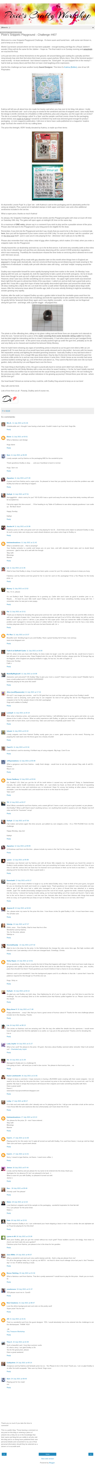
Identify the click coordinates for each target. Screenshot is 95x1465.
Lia (8, 1025)
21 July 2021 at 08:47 (27, 1303)
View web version (47, 1459)
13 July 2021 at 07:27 (21, 924)
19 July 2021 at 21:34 (27, 1273)
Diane (9, 437)
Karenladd (11, 880)
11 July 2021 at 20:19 (22, 713)
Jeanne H (10, 908)
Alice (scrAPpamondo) (15, 692)
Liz (8, 568)
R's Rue (10, 634)
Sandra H (10, 526)
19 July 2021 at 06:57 (24, 1255)
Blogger (52, 1463)
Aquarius (10, 478)
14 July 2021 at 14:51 (25, 961)
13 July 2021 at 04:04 (23, 908)
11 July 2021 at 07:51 (21, 494)
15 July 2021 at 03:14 (22, 991)
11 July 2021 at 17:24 (33, 692)
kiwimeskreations (14, 542)
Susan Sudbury (13, 779)
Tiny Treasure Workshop (16, 1331)
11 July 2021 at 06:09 (19, 455)
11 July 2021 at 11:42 (29, 542)
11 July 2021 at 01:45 (20, 423)
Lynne (9, 860)
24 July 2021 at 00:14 (24, 1363)
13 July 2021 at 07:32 (27, 945)
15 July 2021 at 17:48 (25, 1009)
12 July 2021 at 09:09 (22, 846)
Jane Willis (11, 1255)
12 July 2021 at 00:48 (27, 761)
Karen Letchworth (14, 1076)
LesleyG (10, 713)
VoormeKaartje (13, 945)
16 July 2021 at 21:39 (18, 1060)
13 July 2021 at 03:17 (23, 880)
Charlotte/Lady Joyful (19, 1049)
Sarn (8, 455)
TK (8, 802)
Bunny (9, 588)
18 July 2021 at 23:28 (24, 1236)
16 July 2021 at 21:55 (29, 1076)
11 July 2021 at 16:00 (34, 651)
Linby (9, 1101)
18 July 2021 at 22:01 (19, 1220)
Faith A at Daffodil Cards (16, 651)
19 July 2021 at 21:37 (25, 1289)
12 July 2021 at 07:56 (21, 821)
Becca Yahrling (13, 1273)
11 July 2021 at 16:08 (29, 674)
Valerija (9, 924)
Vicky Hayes (11, 961)
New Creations (12, 1303)
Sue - (9, 1188)
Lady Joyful (11, 1044)
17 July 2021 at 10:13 (29, 1117)
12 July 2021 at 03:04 (27, 779)
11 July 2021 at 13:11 (18, 611)
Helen (9, 1202)
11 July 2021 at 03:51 (20, 437)
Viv (8, 1060)
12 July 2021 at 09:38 (21, 860)
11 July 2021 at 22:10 (20, 731)
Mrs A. (9, 423)
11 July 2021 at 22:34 (21, 747)
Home (47, 1454)
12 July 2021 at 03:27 (17, 802)
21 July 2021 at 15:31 (18, 1319)
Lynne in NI (11, 1236)
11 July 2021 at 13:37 (21, 634)
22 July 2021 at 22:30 (21, 1342)
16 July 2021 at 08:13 (18, 1025)
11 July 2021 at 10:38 (22, 526)
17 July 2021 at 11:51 (21, 1154)
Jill (8, 1319)
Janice (9, 1167)
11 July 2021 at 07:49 (22, 478)
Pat (8, 611)
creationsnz (11, 1289)
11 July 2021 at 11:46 (17, 568)
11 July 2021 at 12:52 (20, 588)
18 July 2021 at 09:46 (19, 1188)
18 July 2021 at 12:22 (20, 1202)
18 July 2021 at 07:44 (20, 1167)
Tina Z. (9, 1342)
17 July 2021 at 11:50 (21, 1138)
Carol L (9, 1138)
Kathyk (9, 494)
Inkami (9, 731)
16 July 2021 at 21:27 (25, 1044)
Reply (9, 429)
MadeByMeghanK (14, 674)
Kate (8, 1220)
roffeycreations (13, 761)
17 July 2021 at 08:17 (20, 1101)
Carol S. (10, 747)
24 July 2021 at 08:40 (19, 1379)
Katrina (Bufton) (70, 67)
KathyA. (10, 991)
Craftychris (11, 1363)
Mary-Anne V (12, 1009)
